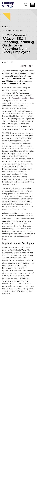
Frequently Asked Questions (22, 98)
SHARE (23, 67)
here (26, 236)
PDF (31, 66)
